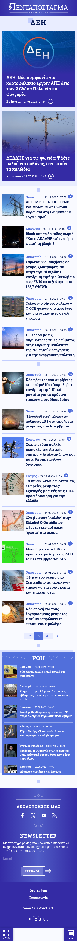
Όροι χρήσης (38, 891)
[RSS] (54, 815)
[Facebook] (22, 815)
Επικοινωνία (38, 898)
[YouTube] (44, 815)
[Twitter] (33, 815)
